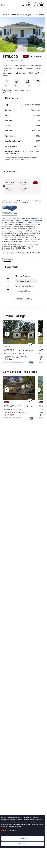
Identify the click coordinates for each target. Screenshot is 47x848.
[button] (21, 56)
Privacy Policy (18, 826)
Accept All (22, 838)
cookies (9, 817)
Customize (22, 844)
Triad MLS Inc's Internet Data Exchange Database (22, 220)
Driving (19, 299)
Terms (8, 826)
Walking (28, 299)
